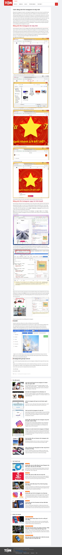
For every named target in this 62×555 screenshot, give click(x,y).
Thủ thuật (39, 4)
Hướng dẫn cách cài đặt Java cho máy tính (35, 474)
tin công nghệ (21, 551)
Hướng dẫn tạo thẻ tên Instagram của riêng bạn (36, 493)
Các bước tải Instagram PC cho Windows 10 (35, 391)
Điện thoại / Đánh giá (29, 535)
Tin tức (15, 4)
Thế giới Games (32, 4)
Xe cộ (26, 4)
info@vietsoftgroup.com (19, 550)
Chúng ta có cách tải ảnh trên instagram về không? (37, 429)
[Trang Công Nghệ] (7, 550)
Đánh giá (21, 4)
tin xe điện (24, 551)
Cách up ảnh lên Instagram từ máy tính (34, 410)
